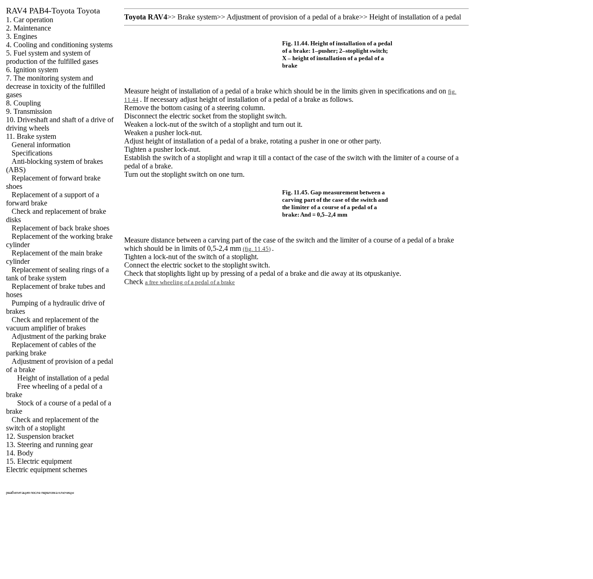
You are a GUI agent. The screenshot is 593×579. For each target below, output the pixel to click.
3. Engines (21, 36)
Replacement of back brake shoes (60, 228)
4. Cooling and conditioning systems (59, 45)
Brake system (197, 17)
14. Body (19, 453)
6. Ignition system (32, 70)
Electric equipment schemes (46, 469)
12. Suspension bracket (40, 436)
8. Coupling (23, 103)
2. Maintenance (28, 28)
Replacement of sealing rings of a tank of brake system (57, 274)
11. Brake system (31, 136)
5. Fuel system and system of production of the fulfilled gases (52, 57)
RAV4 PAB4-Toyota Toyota (53, 10)
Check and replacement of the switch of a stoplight (52, 424)
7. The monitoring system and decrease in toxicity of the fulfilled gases (55, 86)
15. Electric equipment (39, 461)
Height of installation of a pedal (63, 378)
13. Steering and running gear (49, 444)
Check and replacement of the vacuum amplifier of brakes (52, 324)
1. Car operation (29, 20)
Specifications (32, 153)
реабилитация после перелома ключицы (40, 493)
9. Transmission (29, 111)
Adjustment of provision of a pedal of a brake (293, 17)
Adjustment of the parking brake (59, 336)
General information (41, 145)
